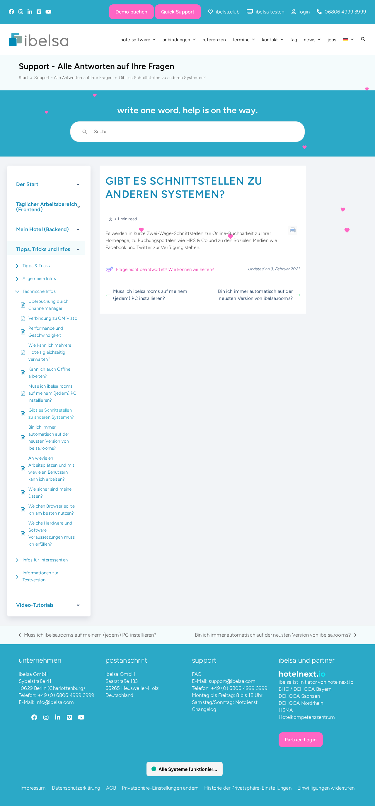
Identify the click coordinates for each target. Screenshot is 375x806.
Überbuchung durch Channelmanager (48, 305)
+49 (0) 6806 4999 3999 (66, 695)
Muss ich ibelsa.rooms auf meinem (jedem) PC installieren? (52, 393)
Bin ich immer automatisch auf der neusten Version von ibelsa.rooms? (48, 438)
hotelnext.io (341, 682)
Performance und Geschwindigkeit (45, 332)
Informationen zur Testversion (40, 576)
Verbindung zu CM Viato (52, 318)
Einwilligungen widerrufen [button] (325, 788)
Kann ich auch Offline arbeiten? (49, 373)
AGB (111, 788)
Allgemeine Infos (39, 278)
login (304, 12)
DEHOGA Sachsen (299, 696)
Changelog (204, 709)
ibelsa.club (228, 12)
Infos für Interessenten (45, 560)
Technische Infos (39, 291)
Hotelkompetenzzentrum (307, 717)
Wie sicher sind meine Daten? (50, 493)
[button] (363, 39)
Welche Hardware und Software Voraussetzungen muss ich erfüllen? (51, 533)
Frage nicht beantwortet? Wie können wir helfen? (165, 269)
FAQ (197, 674)
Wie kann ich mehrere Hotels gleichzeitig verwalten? (49, 352)
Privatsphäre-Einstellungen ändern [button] (160, 788)
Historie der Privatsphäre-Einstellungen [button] (248, 788)
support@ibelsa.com (232, 681)
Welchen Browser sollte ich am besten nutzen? (51, 509)
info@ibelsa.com (54, 702)
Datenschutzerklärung (76, 788)
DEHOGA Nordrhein (301, 703)
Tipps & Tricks (36, 265)
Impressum (33, 788)
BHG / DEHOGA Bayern (305, 689)
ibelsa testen (270, 12)
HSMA (286, 710)
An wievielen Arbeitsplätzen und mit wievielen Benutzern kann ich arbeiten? (51, 469)
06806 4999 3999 (345, 12)
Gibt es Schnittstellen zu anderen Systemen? (51, 414)
